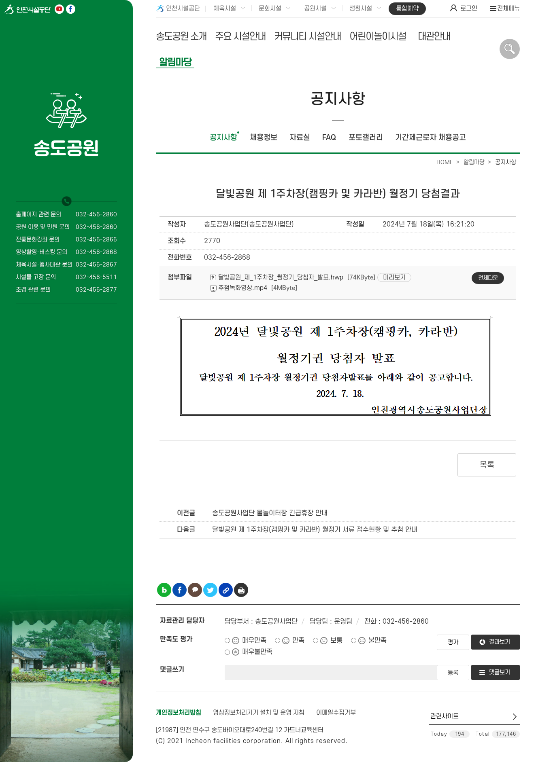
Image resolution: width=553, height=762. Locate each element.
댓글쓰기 (172, 669)
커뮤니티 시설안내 (307, 36)
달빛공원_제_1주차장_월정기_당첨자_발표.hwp (280, 277)
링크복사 (226, 590)
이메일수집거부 (336, 712)
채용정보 (263, 137)
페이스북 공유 (179, 590)
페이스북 (70, 9)
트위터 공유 (210, 590)
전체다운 (488, 278)
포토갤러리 (366, 137)
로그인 (468, 8)
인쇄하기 (241, 590)
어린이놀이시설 (377, 36)
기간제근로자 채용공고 (430, 137)
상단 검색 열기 (510, 49)
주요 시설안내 (240, 36)
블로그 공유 (164, 590)
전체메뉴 (508, 8)
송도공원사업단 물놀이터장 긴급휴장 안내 (270, 513)
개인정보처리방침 (178, 712)
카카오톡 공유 (195, 590)
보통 (336, 640)
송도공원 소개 (181, 36)
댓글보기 (499, 672)
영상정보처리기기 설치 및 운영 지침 (258, 712)
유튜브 (59, 9)
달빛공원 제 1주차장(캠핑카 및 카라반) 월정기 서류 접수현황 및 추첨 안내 (314, 529)
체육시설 (224, 8)
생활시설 (360, 8)
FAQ (329, 137)
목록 (487, 465)
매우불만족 (257, 652)
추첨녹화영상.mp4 (242, 288)
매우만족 (254, 640)
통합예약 (407, 8)
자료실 (299, 137)
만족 (298, 640)
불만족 (377, 640)
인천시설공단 (183, 8)
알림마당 (175, 62)
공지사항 (223, 137)
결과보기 (499, 642)
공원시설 (315, 8)
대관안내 (434, 36)
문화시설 (270, 8)
